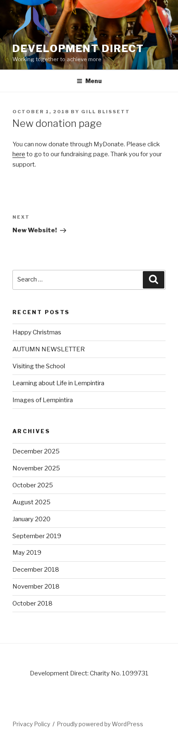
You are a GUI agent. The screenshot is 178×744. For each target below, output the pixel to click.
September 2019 (36, 536)
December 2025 (36, 451)
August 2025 (31, 502)
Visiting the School (38, 366)
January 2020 (31, 519)
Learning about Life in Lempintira (58, 383)
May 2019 (26, 552)
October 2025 (32, 485)
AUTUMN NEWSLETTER (48, 349)
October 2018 (32, 603)
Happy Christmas (36, 332)
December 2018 (35, 569)
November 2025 (36, 468)
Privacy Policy (31, 723)
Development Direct (78, 49)
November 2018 (36, 586)
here (18, 154)
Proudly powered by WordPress (100, 723)
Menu (93, 80)
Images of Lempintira (42, 400)
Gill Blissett (105, 111)
